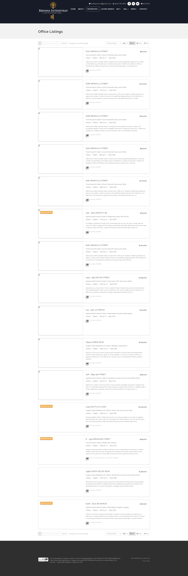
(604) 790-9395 (120, 4)
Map (147, 43)
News (133, 9)
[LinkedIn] (138, 4)
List (133, 43)
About (81, 9)
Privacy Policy (146, 561)
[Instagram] (134, 4)
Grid (126, 43)
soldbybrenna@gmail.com (100, 4)
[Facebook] (129, 4)
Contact (143, 9)
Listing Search (107, 9)
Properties (92, 9)
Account (146, 4)
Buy (118, 9)
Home (73, 9)
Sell (125, 9)
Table (140, 43)
